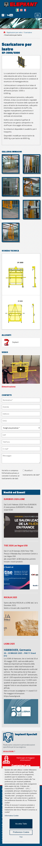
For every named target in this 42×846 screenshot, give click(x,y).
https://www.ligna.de (12, 696)
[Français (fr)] (25, 10)
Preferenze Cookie (21, 832)
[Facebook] (3, 15)
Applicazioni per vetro (14, 32)
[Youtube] (10, 15)
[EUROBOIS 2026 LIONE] (21, 525)
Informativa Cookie (12, 816)
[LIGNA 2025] (21, 711)
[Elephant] (21, 4)
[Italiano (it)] (17, 10)
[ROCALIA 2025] (21, 623)
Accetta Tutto (21, 824)
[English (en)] (21, 10)
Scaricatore (28, 32)
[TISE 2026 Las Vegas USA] (21, 577)
